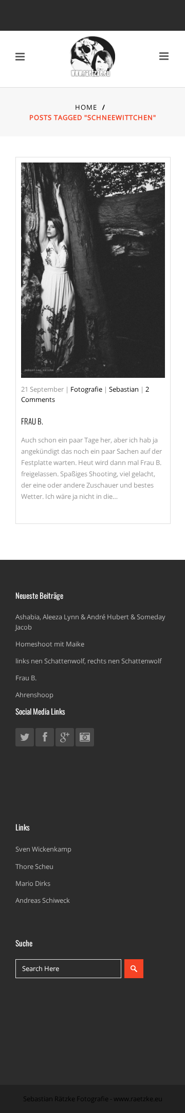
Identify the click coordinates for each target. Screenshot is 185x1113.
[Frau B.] (93, 270)
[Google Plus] (64, 738)
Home (86, 107)
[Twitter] (24, 738)
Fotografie (86, 389)
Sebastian (124, 389)
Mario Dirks (32, 883)
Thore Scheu (34, 866)
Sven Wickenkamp (43, 849)
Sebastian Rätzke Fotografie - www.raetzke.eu (92, 1098)
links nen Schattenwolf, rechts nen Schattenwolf (88, 660)
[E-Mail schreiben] (85, 738)
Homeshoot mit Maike (49, 644)
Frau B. (32, 421)
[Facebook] (44, 738)
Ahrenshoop (34, 694)
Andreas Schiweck (42, 900)
